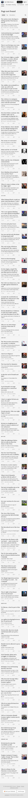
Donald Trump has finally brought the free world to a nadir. (10, 356)
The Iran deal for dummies (9, 364)
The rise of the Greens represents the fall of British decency (10, 515)
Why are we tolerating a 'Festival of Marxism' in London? (8, 326)
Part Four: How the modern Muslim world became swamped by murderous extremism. (10, 152)
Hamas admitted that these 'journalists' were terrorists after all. (10, 302)
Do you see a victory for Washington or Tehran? (10, 531)
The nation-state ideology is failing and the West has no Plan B (9, 20)
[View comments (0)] (8, 29)
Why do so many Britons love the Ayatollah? (10, 704)
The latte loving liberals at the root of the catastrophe (10, 488)
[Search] (25, 15)
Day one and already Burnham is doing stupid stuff (10, 235)
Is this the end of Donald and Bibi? (9, 375)
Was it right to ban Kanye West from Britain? (9, 593)
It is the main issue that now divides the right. (10, 415)
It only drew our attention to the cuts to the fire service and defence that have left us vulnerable (10, 91)
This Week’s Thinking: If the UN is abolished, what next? (9, 63)
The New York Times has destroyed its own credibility (10, 453)
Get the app (21, 791)
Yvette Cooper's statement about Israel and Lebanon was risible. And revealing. (10, 429)
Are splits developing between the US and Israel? (10, 620)
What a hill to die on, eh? (7, 392)
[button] (2, 4)
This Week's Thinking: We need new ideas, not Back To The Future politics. (10, 275)
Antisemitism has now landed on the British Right (10, 34)
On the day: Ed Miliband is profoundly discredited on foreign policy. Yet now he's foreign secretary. (10, 238)
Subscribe (19, 2)
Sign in (25, 2)
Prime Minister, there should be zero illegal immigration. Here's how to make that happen (10, 128)
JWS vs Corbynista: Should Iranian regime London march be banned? (10, 717)
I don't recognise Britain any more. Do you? (10, 400)
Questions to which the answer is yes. (10, 720)
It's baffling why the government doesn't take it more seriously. (9, 584)
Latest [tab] (3, 15)
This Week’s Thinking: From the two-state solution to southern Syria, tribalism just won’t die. (10, 25)
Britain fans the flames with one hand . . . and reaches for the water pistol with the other (9, 541)
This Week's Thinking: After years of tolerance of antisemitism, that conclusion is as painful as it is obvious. (10, 467)
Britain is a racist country (9, 465)
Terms (22, 786)
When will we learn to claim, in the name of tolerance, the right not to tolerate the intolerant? (9, 671)
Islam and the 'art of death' (9, 149)
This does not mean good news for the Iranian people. (9, 761)
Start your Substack (10, 791)
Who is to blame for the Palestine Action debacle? (9, 770)
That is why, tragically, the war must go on (10, 695)
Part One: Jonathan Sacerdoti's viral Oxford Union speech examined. (10, 188)
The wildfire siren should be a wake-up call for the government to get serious (10, 86)
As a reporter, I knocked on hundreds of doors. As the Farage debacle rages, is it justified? (10, 261)
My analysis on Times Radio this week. (9, 378)
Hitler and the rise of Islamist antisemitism (10, 161)
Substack (7, 795)
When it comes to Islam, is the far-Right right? (10, 185)
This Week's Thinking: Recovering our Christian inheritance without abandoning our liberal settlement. (10, 345)
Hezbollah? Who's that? (7, 558)
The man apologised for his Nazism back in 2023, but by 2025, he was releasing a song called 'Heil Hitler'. (10, 596)
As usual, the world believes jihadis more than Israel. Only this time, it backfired (10, 298)
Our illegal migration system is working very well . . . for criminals (10, 579)
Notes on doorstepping (8, 258)
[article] (14, 24)
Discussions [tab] (12, 15)
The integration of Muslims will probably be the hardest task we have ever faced (10, 658)
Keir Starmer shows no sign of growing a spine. (8, 505)
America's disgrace (7, 354)
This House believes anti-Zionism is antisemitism (8, 566)
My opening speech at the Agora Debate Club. (9, 570)
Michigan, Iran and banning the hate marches (9, 667)
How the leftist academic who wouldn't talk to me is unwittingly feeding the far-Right (10, 114)
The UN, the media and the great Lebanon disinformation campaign (10, 555)
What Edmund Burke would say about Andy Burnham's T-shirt (10, 200)
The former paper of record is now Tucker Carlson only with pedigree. (9, 457)
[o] (24, 35)
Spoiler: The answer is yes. (7, 647)
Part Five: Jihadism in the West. (8, 142)
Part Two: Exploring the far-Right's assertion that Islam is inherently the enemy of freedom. (10, 176)
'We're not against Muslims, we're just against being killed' (10, 212)
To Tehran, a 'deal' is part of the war (10, 608)
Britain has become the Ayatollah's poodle (8, 744)
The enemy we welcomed (8, 140)
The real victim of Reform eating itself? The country (9, 247)
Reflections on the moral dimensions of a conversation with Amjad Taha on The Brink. (10, 288)
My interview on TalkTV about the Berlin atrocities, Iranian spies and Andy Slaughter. (9, 216)
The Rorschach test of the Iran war (10, 528)
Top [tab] (7, 15)
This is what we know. (6, 623)
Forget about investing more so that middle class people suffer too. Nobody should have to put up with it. (10, 132)
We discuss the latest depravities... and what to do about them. (9, 403)
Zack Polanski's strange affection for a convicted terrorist (8, 388)
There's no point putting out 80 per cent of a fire (10, 692)
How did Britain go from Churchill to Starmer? (8, 728)
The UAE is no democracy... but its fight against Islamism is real (10, 284)
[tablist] (8, 15)
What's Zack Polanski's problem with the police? (8, 476)
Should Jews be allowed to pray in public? (10, 644)
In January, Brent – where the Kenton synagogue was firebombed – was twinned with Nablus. (10, 545)
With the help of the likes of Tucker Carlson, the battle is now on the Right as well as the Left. (10, 37)
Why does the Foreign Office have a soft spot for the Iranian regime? (9, 680)
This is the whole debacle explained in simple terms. (10, 366)
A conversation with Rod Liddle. (9, 491)
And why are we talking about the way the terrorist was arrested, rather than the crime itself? (10, 479)
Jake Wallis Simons (13, 27)
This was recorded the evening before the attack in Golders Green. (10, 519)
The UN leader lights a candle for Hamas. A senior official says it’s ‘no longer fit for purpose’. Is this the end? (10, 59)
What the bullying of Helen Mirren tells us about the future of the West (9, 442)
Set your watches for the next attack (10, 502)
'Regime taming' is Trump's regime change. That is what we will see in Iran (9, 756)
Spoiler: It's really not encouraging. (9, 445)
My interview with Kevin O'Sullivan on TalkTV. (10, 316)
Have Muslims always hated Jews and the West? (9, 173)
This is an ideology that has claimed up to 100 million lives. (10, 330)
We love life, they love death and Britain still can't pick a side (9, 631)
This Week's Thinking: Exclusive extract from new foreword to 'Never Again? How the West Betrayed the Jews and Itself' (10, 226)
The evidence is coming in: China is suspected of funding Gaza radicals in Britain (10, 100)
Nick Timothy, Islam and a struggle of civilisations (9, 655)
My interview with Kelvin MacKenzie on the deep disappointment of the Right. (10, 250)
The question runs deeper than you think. (9, 707)
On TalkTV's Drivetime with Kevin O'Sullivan (9, 49)
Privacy (18, 786)
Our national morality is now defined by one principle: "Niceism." (10, 732)
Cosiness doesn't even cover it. (8, 684)
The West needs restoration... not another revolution (10, 342)
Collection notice (14, 787)
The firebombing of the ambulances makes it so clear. (10, 636)
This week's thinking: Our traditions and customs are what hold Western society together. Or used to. (10, 203)
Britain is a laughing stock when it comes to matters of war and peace (9, 425)
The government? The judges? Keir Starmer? (9, 773)
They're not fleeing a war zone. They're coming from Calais (10, 46)
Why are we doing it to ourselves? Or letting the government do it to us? (10, 77)
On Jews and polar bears (8, 224)
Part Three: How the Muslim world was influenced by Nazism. (9, 164)
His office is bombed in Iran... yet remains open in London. (9, 747)
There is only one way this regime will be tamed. (10, 611)
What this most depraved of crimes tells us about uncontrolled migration (9, 72)
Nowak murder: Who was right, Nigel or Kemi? (10, 412)
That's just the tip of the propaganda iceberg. (10, 105)
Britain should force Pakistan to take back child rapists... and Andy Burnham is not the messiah (10, 312)
